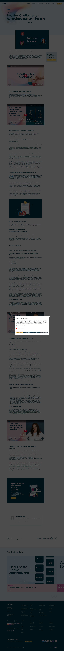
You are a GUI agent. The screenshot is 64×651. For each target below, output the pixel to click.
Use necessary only (27, 332)
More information (44, 332)
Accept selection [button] (35, 332)
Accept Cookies (19, 332)
